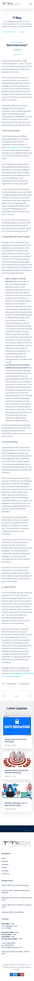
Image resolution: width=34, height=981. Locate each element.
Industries (5, 861)
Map (12, 924)
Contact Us (5, 874)
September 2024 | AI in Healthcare (13, 912)
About (4, 858)
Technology (25, 683)
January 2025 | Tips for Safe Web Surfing (15, 885)
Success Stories (17, 42)
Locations (5, 864)
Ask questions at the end (16, 147)
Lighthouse (12, 683)
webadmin (18, 49)
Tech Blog (5, 871)
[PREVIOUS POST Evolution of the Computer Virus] (4, 696)
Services (4, 867)
